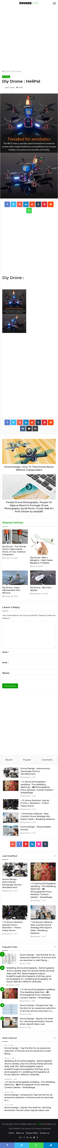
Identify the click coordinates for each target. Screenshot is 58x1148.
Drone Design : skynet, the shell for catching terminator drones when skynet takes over (36, 1021)
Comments (47, 759)
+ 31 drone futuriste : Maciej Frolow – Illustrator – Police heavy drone (35, 803)
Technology (16, 71)
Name (5, 652)
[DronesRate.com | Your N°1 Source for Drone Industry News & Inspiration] (29, 3)
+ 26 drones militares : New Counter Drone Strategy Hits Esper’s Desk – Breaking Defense (38, 816)
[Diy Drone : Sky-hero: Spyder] (43, 578)
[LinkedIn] (32, 844)
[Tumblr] (45, 844)
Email (5, 662)
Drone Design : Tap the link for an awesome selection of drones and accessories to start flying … (38, 958)
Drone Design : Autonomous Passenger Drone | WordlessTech (35, 771)
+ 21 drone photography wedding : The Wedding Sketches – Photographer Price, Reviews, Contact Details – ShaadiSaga (37, 787)
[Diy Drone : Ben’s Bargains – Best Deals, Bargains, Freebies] (43, 542)
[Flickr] (39, 844)
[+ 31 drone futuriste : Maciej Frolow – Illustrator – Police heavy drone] (10, 804)
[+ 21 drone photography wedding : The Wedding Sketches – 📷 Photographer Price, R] (10, 785)
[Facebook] (19, 844)
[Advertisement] (29, 38)
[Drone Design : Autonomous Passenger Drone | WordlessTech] (10, 772)
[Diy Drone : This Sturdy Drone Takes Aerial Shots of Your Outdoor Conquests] (15, 536)
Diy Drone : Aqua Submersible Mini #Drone (11, 590)
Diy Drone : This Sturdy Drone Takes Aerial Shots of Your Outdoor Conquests (14, 550)
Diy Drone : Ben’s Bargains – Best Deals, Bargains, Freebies (41, 560)
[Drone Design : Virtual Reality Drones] (10, 831)
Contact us (44, 1133)
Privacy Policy (32, 1133)
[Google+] (13, 844)
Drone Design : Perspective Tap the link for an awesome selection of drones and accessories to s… (38, 1008)
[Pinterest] (26, 844)
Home (7, 71)
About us (20, 1133)
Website (6, 673)
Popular (27, 759)
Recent (9, 759)
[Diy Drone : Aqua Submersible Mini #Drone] (15, 578)
